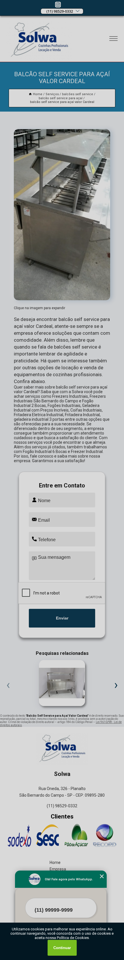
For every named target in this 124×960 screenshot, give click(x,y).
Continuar (62, 948)
